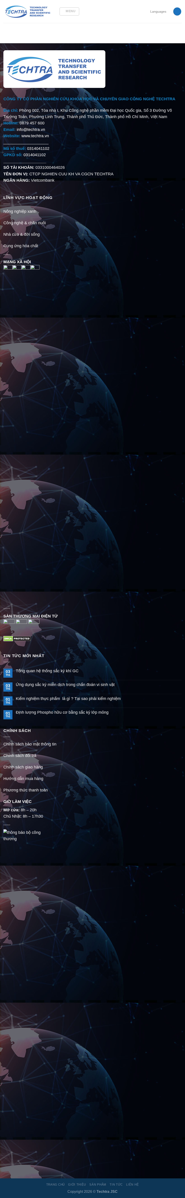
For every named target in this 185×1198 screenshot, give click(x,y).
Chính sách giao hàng (23, 767)
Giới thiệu (77, 1184)
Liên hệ (132, 1184)
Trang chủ (55, 1184)
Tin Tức (116, 1184)
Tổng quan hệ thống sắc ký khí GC (47, 671)
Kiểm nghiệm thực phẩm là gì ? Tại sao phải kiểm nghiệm (68, 698)
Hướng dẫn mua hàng (23, 778)
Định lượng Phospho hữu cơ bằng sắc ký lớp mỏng (62, 712)
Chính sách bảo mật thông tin (29, 744)
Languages (158, 11)
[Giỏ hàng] (177, 11)
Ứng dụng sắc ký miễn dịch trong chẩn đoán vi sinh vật (65, 684)
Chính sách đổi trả (19, 755)
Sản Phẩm (97, 1184)
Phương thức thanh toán (25, 790)
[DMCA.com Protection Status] (17, 638)
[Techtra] (27, 11)
